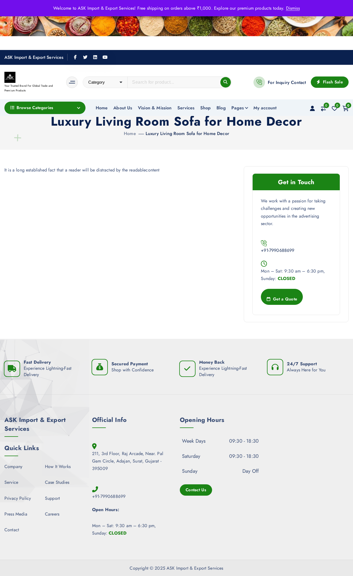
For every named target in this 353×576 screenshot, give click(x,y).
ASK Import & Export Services (33, 57)
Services (185, 108)
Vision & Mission (155, 108)
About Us (122, 108)
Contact (11, 530)
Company (13, 466)
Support (52, 498)
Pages (237, 108)
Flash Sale (332, 82)
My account (265, 108)
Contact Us (196, 490)
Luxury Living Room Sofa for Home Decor (187, 133)
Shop (205, 108)
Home (102, 108)
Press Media (15, 514)
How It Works (58, 466)
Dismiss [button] (293, 8)
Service (11, 482)
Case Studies (57, 482)
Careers (52, 514)
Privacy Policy (17, 498)
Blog (221, 108)
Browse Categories (35, 108)
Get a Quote (284, 299)
